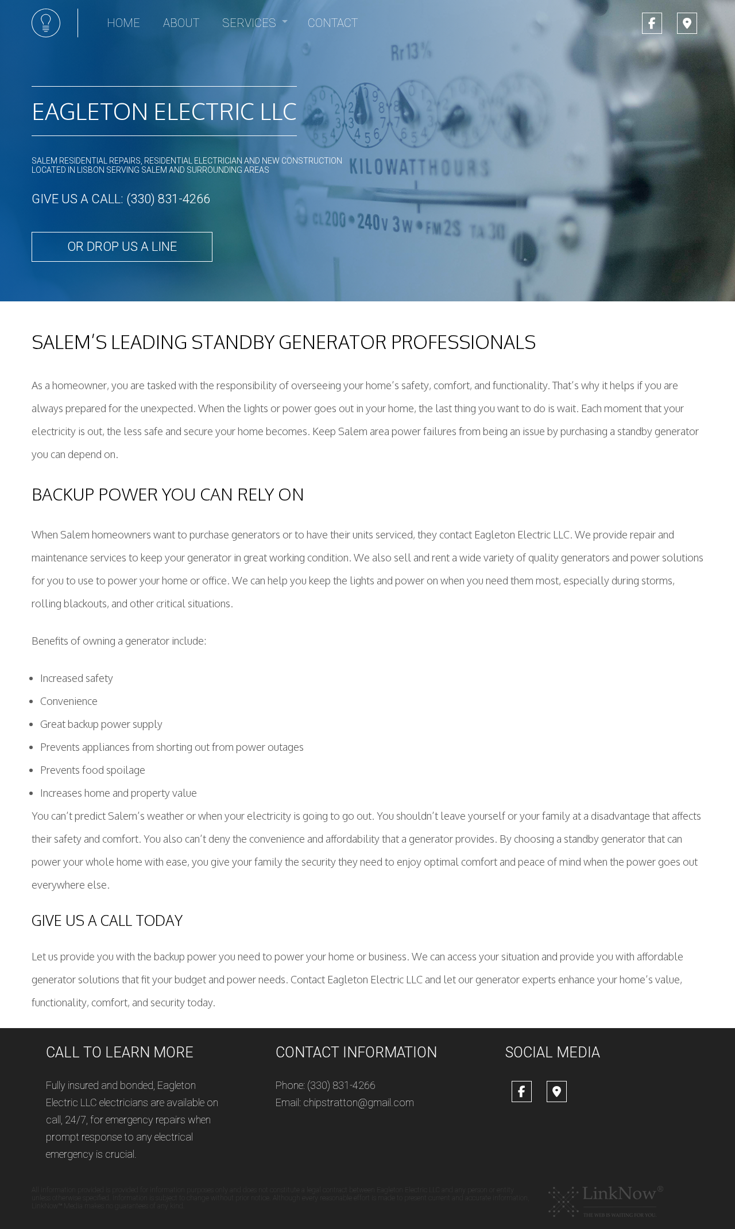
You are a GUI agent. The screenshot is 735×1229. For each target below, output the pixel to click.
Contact (333, 23)
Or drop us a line (122, 246)
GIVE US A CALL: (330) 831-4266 (121, 199)
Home (123, 23)
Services (249, 23)
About (181, 23)
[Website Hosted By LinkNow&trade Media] (605, 1201)
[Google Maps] (687, 24)
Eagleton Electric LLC (164, 110)
